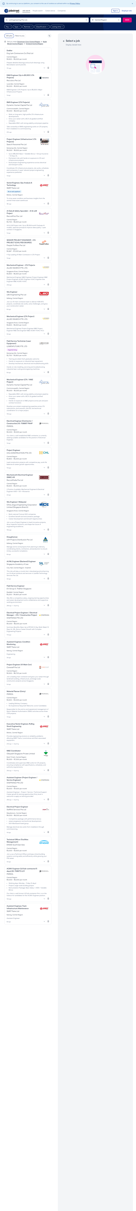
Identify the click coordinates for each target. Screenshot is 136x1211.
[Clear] (86, 20)
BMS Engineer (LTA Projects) (18, 102)
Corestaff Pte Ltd (13, 667)
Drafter (9, 50)
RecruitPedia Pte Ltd (15, 480)
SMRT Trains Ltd (13, 188)
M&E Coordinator (14, 751)
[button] (49, 36)
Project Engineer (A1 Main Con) (19, 665)
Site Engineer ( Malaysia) (16, 502)
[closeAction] (132, 3)
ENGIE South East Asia (16, 845)
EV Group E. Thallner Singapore (19, 589)
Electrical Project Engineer (17, 807)
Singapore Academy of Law (17, 564)
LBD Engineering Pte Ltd (16, 295)
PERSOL (10, 426)
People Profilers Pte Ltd (16, 245)
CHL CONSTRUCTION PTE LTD (19, 453)
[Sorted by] (49, 36)
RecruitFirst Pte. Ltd (14, 216)
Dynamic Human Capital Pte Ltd (19, 105)
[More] (44, 67)
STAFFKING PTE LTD (15, 618)
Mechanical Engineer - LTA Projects (21, 265)
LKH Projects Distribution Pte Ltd (19, 540)
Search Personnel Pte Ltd (16, 144)
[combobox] (46, 20)
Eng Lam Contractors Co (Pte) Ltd (20, 53)
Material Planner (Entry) (16, 691)
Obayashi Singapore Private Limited (21, 754)
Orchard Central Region (34, 44)
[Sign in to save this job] (48, 68)
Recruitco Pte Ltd (14, 80)
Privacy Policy (75, 3)
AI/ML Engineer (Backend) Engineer (21, 561)
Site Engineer (12, 292)
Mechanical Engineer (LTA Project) (20, 316)
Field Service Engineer (15, 586)
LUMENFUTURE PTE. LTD (17, 346)
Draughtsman (12, 537)
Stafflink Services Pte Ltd (16, 809)
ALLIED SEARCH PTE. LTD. (17, 268)
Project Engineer (13, 450)
